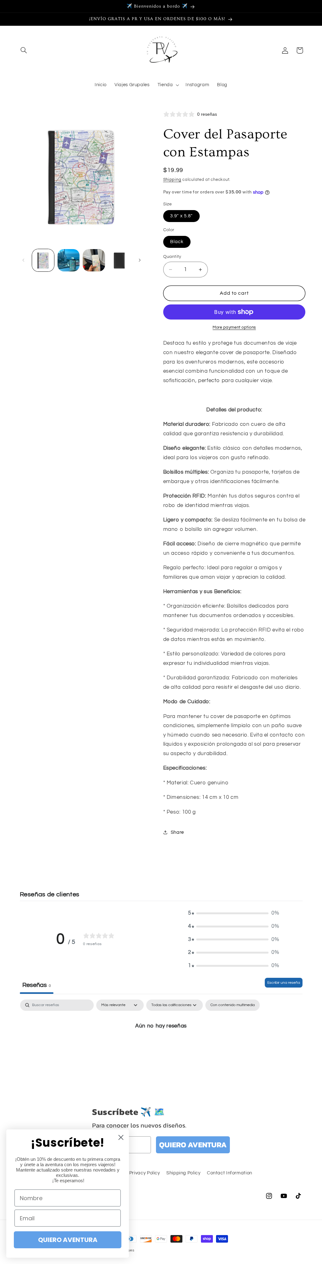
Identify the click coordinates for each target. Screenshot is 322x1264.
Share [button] (177, 832)
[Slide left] (24, 260)
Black (177, 241)
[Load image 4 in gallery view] (119, 260)
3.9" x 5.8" (181, 216)
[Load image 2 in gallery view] (69, 260)
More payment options (234, 328)
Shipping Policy (183, 1173)
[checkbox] (232, 1005)
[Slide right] (140, 260)
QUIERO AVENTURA (193, 1144)
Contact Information (229, 1173)
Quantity (172, 256)
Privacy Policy (144, 1173)
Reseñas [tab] (36, 985)
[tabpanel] (161, 1047)
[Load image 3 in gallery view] (94, 260)
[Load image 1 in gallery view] (43, 260)
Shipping (172, 180)
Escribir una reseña (283, 983)
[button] (24, 50)
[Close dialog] (120, 1137)
